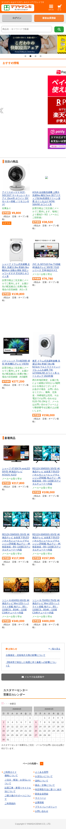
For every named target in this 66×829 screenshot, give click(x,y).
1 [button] (25, 56)
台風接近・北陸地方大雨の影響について (25, 655)
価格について (11, 775)
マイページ (40, 798)
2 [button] (30, 56)
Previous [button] (4, 44)
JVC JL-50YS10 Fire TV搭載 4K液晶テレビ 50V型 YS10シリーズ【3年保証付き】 (46, 267)
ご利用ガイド (10, 772)
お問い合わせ (41, 811)
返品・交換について (45, 785)
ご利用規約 (10, 803)
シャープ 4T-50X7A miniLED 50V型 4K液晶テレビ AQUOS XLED (16, 471)
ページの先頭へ (30, 763)
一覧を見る (55, 649)
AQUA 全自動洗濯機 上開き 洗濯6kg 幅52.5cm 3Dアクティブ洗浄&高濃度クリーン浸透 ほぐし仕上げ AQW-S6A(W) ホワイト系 (46, 198)
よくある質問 (41, 772)
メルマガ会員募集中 (34, 677)
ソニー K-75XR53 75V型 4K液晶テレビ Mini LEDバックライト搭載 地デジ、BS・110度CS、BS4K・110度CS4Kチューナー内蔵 (46, 606)
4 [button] (40, 56)
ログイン (17, 18)
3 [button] (35, 56)
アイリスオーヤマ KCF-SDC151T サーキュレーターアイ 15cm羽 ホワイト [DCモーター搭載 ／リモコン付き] (16, 198)
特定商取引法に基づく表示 (48, 789)
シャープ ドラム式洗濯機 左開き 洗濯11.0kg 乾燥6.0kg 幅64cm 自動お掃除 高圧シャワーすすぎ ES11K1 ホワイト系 (16, 270)
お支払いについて (44, 776)
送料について (41, 780)
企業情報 (39, 802)
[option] (33, 44)
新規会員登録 (49, 18)
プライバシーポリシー (46, 807)
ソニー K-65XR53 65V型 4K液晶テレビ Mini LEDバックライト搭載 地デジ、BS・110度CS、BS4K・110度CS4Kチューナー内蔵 (15, 606)
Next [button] (62, 44)
